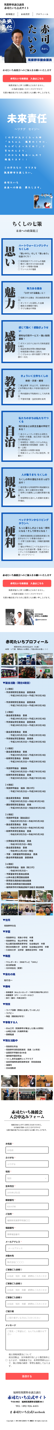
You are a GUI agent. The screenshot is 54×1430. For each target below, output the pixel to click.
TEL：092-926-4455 (27, 1406)
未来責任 (25, 14)
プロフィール (42, 14)
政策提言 (10, 14)
